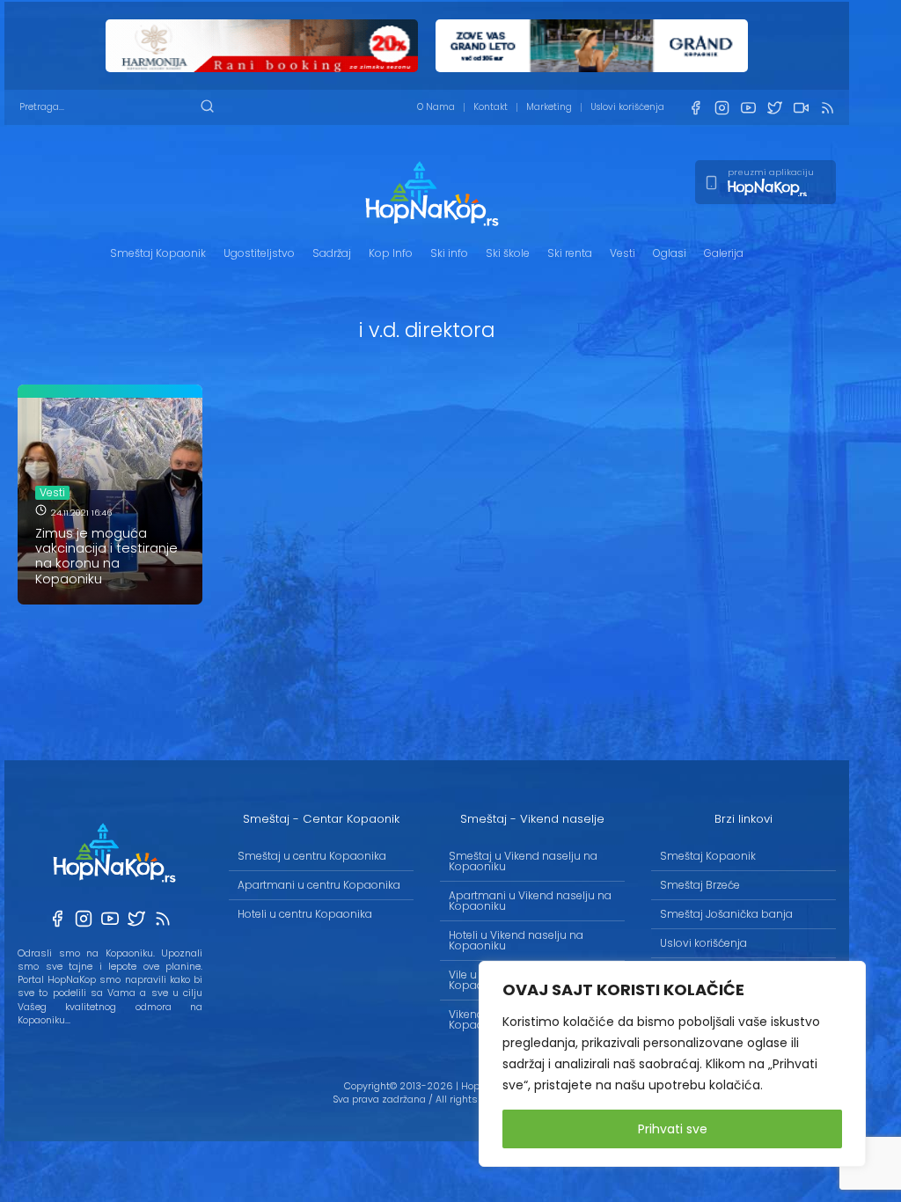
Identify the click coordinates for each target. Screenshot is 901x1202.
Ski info (449, 253)
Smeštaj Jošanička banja (726, 913)
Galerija (724, 253)
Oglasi (669, 253)
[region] (672, 1064)
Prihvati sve (672, 1129)
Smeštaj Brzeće (700, 884)
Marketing (549, 107)
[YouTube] (748, 107)
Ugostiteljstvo (259, 253)
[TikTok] (800, 107)
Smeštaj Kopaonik (158, 253)
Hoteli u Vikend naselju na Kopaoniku (516, 940)
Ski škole (508, 253)
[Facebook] (695, 107)
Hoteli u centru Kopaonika (305, 913)
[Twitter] (774, 107)
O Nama (436, 107)
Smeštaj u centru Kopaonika (312, 855)
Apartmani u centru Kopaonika (319, 884)
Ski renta (569, 253)
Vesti (622, 253)
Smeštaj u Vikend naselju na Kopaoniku (523, 861)
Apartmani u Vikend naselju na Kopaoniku (530, 900)
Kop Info (391, 253)
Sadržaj (331, 253)
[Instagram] (721, 107)
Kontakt (490, 107)
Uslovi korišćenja (627, 107)
